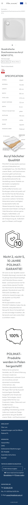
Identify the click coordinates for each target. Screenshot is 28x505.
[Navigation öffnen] (2, 3)
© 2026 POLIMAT (14, 502)
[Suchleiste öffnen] (26, 3)
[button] (14, 29)
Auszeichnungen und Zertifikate (12, 430)
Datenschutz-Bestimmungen (11, 449)
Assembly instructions (8, 455)
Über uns (4, 427)
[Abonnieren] (25, 469)
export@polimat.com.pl (14, 495)
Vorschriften (5, 443)
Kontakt (4, 458)
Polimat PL (4, 433)
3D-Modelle (5, 452)
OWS (3, 446)
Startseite (4, 9)
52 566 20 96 (8, 488)
